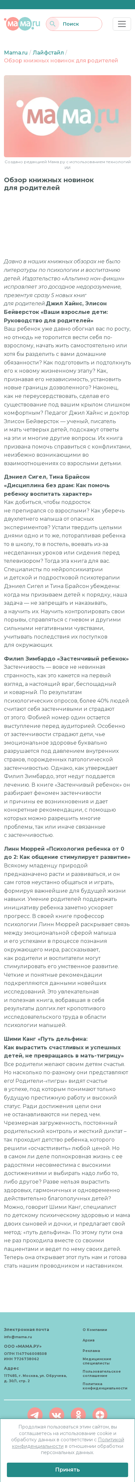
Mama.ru (16, 53)
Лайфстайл (48, 53)
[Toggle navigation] (122, 24)
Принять (67, 1470)
